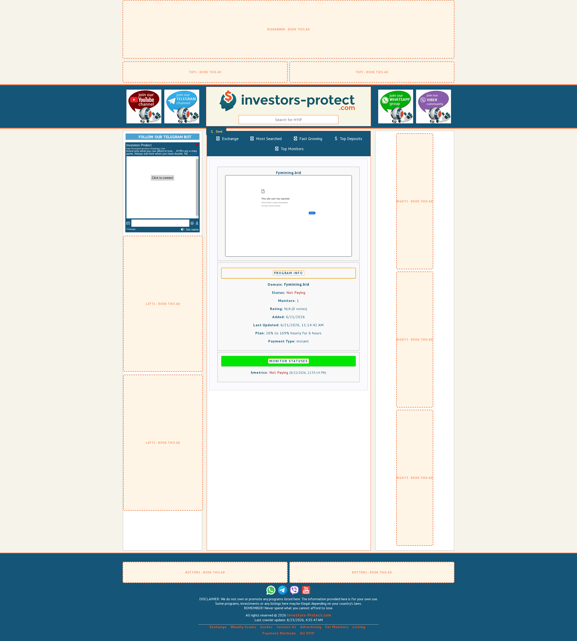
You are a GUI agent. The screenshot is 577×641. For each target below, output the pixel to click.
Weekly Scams (243, 627)
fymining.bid (288, 172)
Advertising (310, 627)
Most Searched (268, 138)
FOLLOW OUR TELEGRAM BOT (165, 136)
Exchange (229, 138)
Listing (359, 627)
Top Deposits (350, 138)
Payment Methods (279, 633)
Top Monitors (292, 148)
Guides (266, 627)
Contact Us (286, 627)
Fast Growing (310, 138)
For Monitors (337, 627)
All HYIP (307, 633)
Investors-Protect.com (309, 615)
